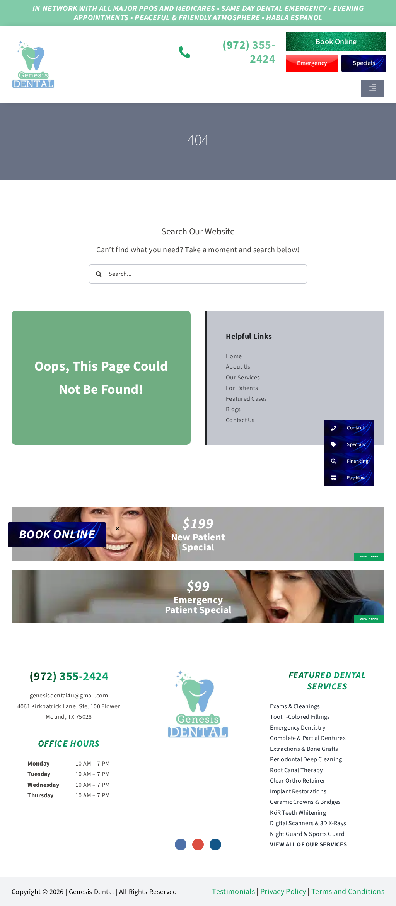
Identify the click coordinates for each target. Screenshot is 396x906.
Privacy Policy (283, 891)
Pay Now (356, 477)
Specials (356, 444)
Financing (358, 461)
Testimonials (233, 891)
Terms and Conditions (347, 891)
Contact (355, 427)
